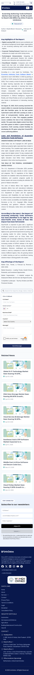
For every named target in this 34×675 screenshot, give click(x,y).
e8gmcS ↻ (17, 526)
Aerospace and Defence (8, 620)
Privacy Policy (5, 600)
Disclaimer (4, 608)
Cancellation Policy (7, 610)
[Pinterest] (21, 566)
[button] (4, 308)
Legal (3, 605)
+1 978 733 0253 (19, 2)
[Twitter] (6, 566)
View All (3, 628)
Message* (5, 325)
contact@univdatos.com (22, 4)
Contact (3, 597)
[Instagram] (14, 566)
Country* (5, 319)
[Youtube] (18, 566)
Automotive (4, 617)
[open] (31, 8)
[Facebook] (2, 566)
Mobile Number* (7, 306)
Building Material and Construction (11, 625)
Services (4, 595)
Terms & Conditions (7, 603)
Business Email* (7, 312)
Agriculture (4, 623)
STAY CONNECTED (8, 500)
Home (3, 590)
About (3, 592)
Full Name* (6, 299)
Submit (16, 531)
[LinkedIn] (10, 566)
